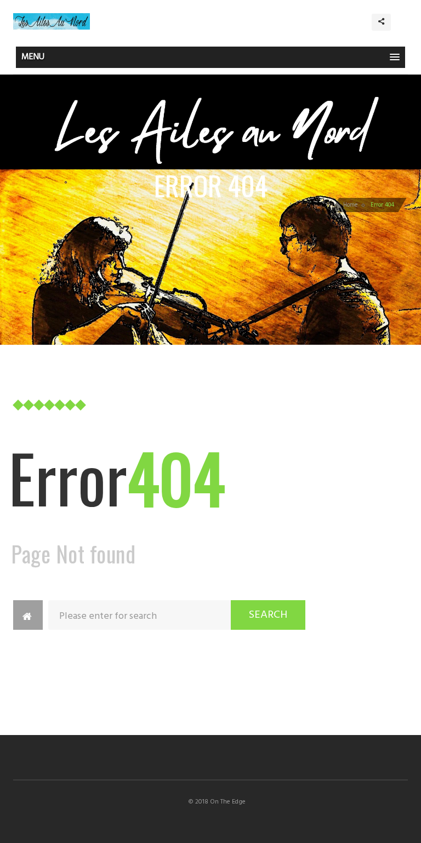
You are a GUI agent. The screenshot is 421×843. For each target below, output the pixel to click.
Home (350, 205)
